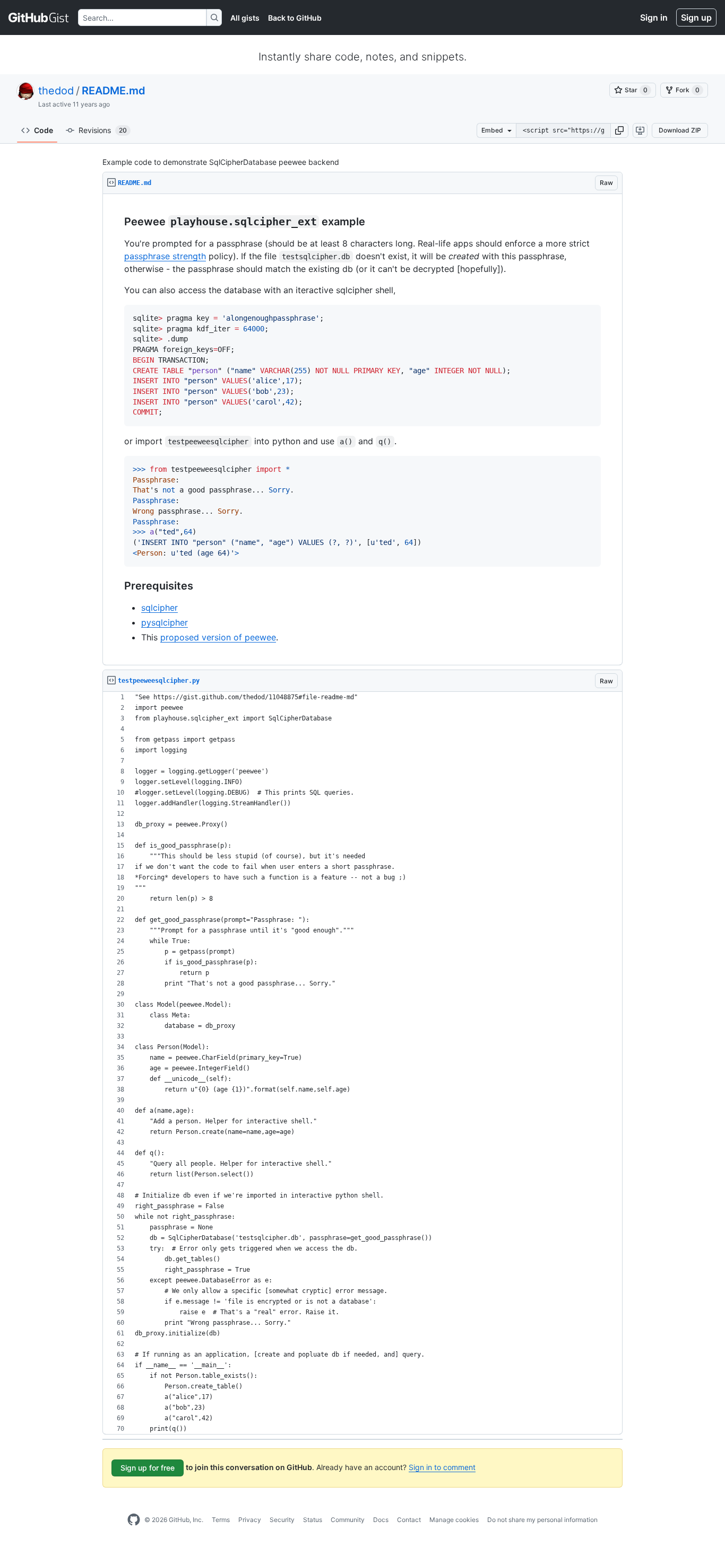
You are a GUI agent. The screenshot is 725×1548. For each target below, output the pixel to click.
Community (348, 1520)
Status (312, 1520)
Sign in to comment (442, 1467)
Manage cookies (454, 1520)
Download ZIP (680, 130)
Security (282, 1520)
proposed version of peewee (218, 637)
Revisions (103, 130)
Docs (381, 1520)
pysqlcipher (164, 622)
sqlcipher (159, 607)
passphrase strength (165, 256)
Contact (409, 1520)
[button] (619, 130)
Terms (221, 1520)
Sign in (654, 17)
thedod (56, 90)
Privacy (249, 1520)
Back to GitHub (295, 17)
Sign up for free (147, 1467)
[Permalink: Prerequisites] (116, 586)
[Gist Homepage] (39, 17)
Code (43, 130)
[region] (362, 429)
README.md (113, 90)
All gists (245, 17)
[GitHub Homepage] (133, 1520)
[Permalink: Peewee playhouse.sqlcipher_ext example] (116, 222)
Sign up (696, 17)
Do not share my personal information (542, 1520)
